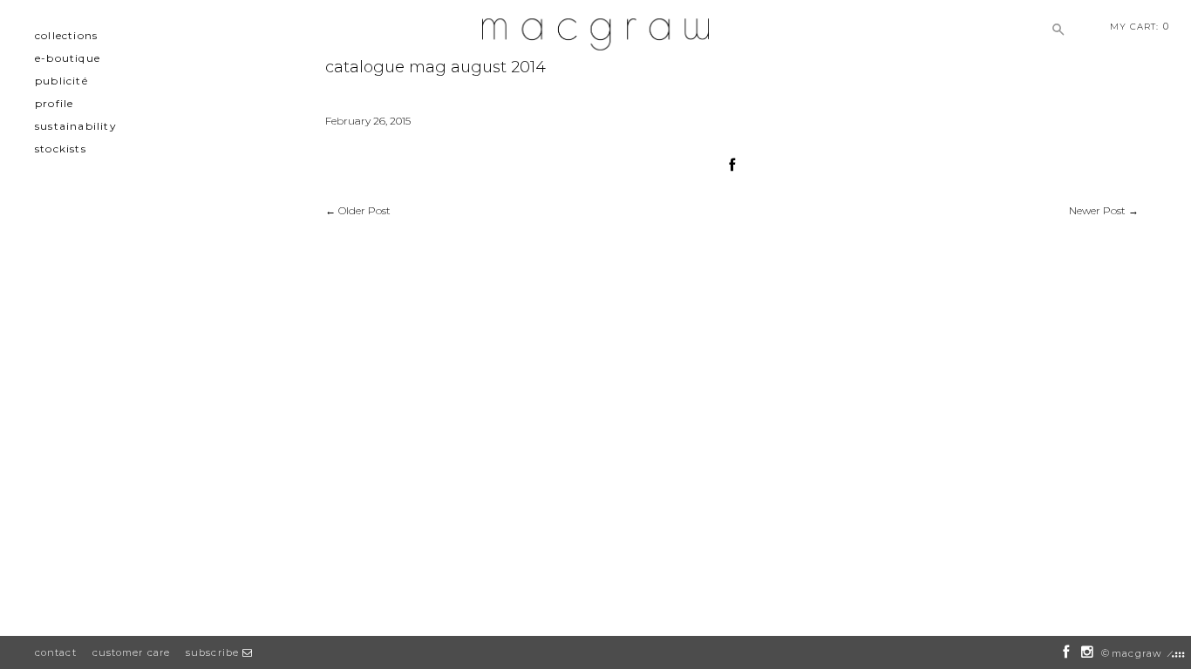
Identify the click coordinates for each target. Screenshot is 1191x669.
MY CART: (1139, 26)
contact (56, 652)
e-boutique (67, 57)
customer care (131, 652)
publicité (61, 80)
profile (54, 103)
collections (66, 35)
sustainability (76, 125)
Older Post (364, 210)
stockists (60, 148)
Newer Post (1097, 210)
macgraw (1136, 653)
